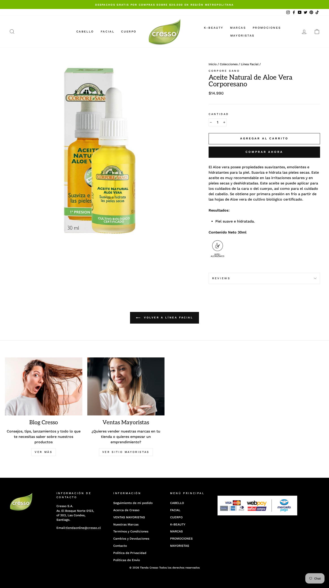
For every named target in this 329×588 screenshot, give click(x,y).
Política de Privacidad (129, 553)
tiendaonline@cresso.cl (83, 528)
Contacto (120, 545)
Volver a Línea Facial (167, 317)
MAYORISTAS (242, 35)
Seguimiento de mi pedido (133, 503)
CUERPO (129, 31)
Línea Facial (249, 64)
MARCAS (238, 27)
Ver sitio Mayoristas (126, 452)
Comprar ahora (264, 151)
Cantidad (219, 114)
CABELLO (85, 31)
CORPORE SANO (224, 70)
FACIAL (108, 31)
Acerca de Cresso (126, 510)
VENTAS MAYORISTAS (129, 517)
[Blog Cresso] (43, 386)
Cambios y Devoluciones (131, 538)
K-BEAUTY (213, 27)
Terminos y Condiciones (130, 531)
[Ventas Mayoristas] (126, 386)
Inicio (213, 64)
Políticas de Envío (126, 560)
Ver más (43, 452)
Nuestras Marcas (126, 524)
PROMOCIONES (267, 27)
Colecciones (229, 64)
